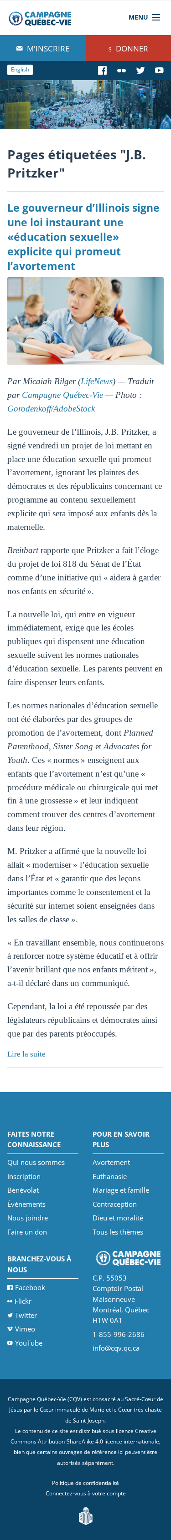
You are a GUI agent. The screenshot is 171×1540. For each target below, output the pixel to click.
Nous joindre (27, 1217)
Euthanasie (110, 1176)
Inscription (24, 1176)
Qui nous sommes (36, 1162)
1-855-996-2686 (119, 1334)
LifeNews (97, 381)
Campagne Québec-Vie (62, 395)
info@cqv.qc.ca (116, 1347)
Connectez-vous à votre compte (86, 1493)
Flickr (23, 1301)
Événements (26, 1204)
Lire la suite (26, 1054)
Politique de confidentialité (85, 1482)
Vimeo (25, 1328)
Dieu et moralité (118, 1217)
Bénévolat (23, 1189)
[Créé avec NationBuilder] (86, 1515)
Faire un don (27, 1231)
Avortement (111, 1162)
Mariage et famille (121, 1189)
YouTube (28, 1342)
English (20, 69)
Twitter (26, 1315)
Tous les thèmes (118, 1231)
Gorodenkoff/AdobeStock (51, 408)
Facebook (30, 1287)
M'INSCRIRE (47, 48)
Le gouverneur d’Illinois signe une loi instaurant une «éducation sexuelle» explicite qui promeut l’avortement (83, 237)
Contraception (115, 1204)
